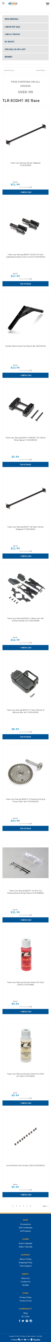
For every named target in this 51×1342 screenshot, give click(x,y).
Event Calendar (25, 1243)
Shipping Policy (25, 1262)
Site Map (39, 1336)
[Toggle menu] (3, 3)
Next (45, 1206)
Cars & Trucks (12, 34)
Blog (25, 1313)
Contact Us (25, 1281)
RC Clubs (25, 1316)
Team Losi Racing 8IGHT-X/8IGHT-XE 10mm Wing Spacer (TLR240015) (25, 438)
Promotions (25, 1224)
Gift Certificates (25, 1227)
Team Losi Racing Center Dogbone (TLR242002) (26, 164)
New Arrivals (11, 19)
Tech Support (25, 1266)
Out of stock (25, 283)
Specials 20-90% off (15, 49)
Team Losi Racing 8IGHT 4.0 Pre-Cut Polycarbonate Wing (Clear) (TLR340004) (25, 891)
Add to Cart (25, 192)
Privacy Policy (25, 1297)
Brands (8, 56)
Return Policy (25, 1259)
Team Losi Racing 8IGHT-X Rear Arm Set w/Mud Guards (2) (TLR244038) (25, 619)
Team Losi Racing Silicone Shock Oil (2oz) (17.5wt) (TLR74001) (25, 1075)
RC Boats (9, 41)
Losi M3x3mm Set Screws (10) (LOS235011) (25, 1165)
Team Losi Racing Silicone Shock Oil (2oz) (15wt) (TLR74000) (25, 983)
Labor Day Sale (12, 26)
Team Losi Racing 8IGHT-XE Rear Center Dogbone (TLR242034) (25, 528)
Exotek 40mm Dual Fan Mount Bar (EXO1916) (25, 346)
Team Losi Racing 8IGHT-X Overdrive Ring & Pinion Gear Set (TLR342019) (25, 800)
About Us (25, 1278)
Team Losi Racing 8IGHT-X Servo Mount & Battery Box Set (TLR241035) (25, 711)
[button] (25, 70)
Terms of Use (25, 1300)
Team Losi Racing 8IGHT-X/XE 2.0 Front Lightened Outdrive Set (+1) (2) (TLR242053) (25, 255)
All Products (25, 1231)
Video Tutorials (25, 1246)
